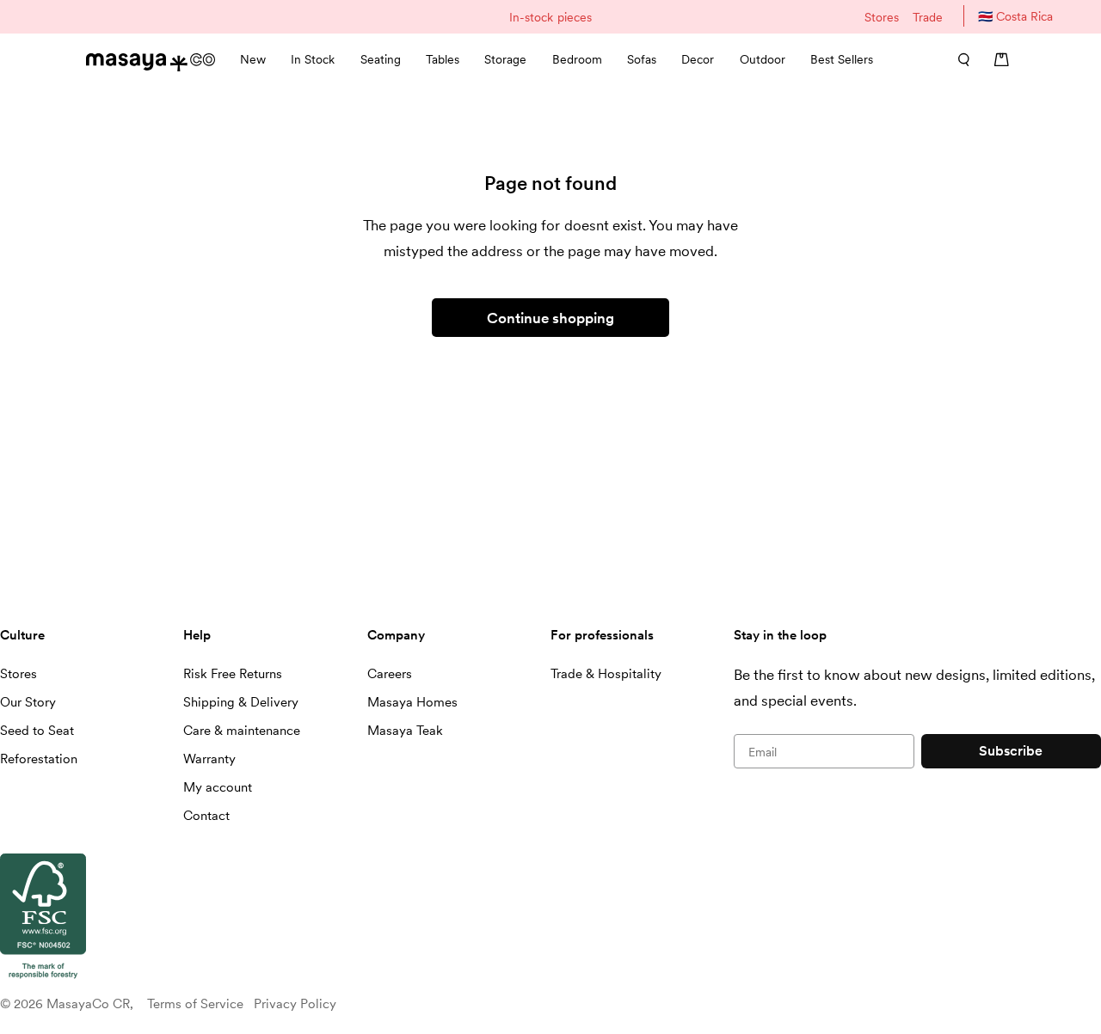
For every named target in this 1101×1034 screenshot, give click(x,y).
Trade (928, 17)
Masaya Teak (405, 730)
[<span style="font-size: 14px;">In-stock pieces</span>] (550, 16)
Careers (389, 674)
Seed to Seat (37, 730)
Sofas (641, 59)
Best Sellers (841, 59)
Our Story (28, 702)
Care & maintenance (241, 730)
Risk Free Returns (232, 674)
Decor (697, 59)
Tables (442, 59)
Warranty (209, 759)
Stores (881, 17)
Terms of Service (195, 1004)
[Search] (958, 59)
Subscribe (1011, 751)
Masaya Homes (412, 702)
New (253, 59)
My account (217, 787)
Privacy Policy (295, 1004)
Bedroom (577, 59)
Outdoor (762, 59)
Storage (505, 59)
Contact (206, 815)
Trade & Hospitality (605, 674)
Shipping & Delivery (240, 702)
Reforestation (38, 759)
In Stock (313, 59)
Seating (380, 59)
